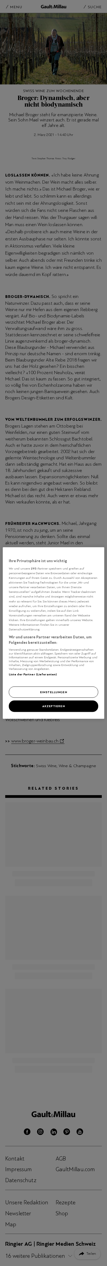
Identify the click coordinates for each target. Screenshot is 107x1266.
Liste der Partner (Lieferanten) (33, 674)
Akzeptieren (53, 706)
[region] (54, 633)
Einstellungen (53, 692)
